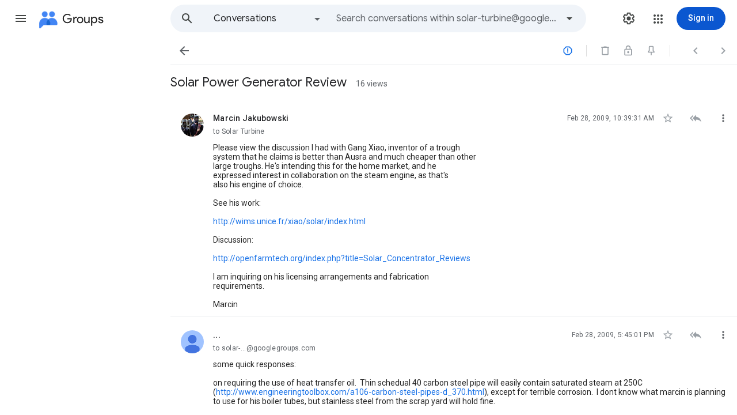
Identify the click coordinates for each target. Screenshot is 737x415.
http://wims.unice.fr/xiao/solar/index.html (289, 221)
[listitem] (453, 208)
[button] (21, 18)
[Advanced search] (569, 18)
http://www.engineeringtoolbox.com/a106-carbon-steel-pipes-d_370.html (350, 392)
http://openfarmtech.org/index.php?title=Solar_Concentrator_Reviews (341, 258)
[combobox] (447, 18)
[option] (267, 18)
